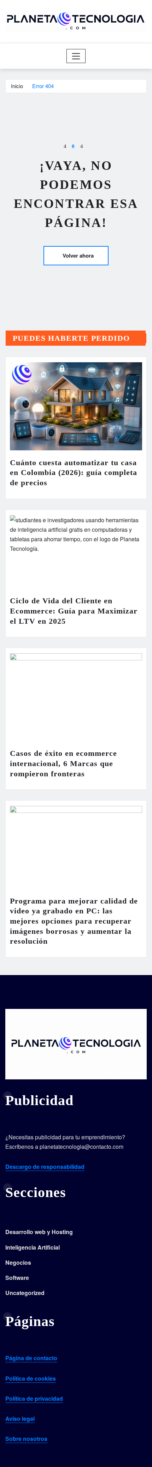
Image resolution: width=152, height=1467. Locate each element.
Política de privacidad (34, 1398)
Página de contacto (31, 1358)
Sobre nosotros (26, 1439)
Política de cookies (30, 1378)
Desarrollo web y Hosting (39, 1232)
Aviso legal (20, 1418)
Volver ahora (78, 255)
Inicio (17, 86)
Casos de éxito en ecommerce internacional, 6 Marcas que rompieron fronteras (63, 763)
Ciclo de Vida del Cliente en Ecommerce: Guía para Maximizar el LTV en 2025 (74, 610)
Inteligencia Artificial (32, 1247)
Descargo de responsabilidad (44, 1167)
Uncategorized (25, 1293)
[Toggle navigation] (76, 56)
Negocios (18, 1262)
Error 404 (43, 86)
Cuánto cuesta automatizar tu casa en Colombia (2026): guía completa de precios (73, 472)
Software (17, 1278)
